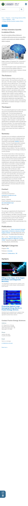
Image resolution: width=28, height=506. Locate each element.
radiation (17, 141)
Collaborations (11, 253)
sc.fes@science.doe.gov (7, 343)
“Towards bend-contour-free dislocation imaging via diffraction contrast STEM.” (12, 238)
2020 (13, 19)
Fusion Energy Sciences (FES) (19, 17)
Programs (8, 17)
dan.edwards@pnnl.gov (8, 202)
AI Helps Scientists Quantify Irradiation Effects (12, 21)
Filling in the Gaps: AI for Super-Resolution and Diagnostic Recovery (13, 279)
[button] (21, 9)
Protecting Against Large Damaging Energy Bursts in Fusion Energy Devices (12, 308)
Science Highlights (7, 19)
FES (8, 248)
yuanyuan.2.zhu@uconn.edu (9, 195)
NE (16, 253)
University (9, 251)
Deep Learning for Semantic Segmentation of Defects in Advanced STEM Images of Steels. (13, 231)
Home (3, 17)
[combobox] (10, 9)
